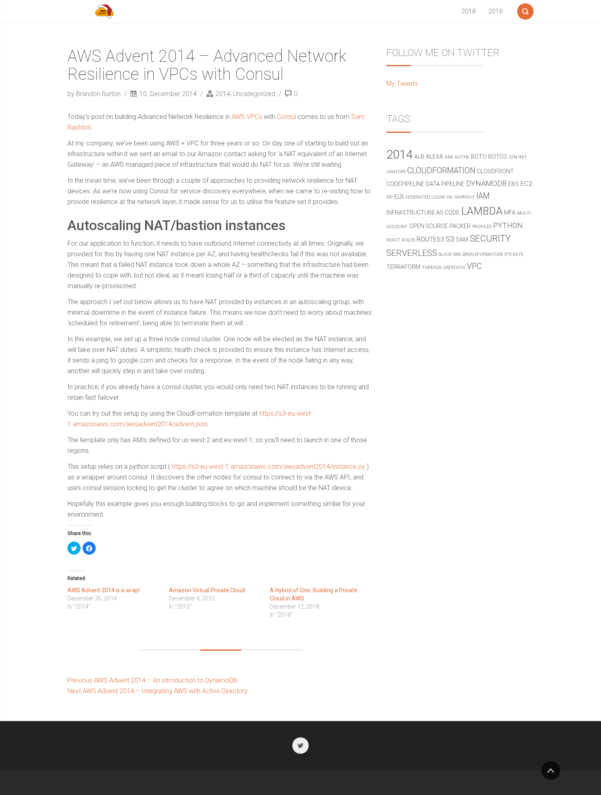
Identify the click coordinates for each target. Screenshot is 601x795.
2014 (222, 94)
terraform (403, 267)
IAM (483, 196)
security (490, 238)
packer (460, 226)
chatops (396, 172)
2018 (468, 11)
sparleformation (482, 254)
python (508, 225)
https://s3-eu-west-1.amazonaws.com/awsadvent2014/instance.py (268, 466)
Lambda (481, 211)
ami (449, 157)
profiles (481, 226)
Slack (445, 254)
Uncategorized (254, 94)
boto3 (497, 156)
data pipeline (445, 184)
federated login (425, 197)
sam (462, 239)
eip (389, 197)
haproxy (464, 197)
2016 (495, 11)
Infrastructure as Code (423, 212)
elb (399, 196)
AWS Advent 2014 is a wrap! (103, 590)
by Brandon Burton (94, 94)
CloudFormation (441, 170)
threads (432, 267)
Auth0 (462, 157)
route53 (430, 239)
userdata (454, 267)
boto (479, 156)
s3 (450, 239)
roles (408, 240)
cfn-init (518, 157)
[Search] (525, 10)
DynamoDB (486, 183)
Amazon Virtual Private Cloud (207, 590)
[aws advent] (104, 11)
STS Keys (514, 254)
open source (428, 226)
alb (419, 156)
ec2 (526, 184)
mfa (510, 212)
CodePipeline (405, 184)
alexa (434, 156)
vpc (474, 266)
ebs (513, 184)
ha (449, 197)
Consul (286, 117)
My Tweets (402, 83)
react (393, 240)
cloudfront (495, 171)
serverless (411, 253)
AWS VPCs (246, 117)
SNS (457, 254)
